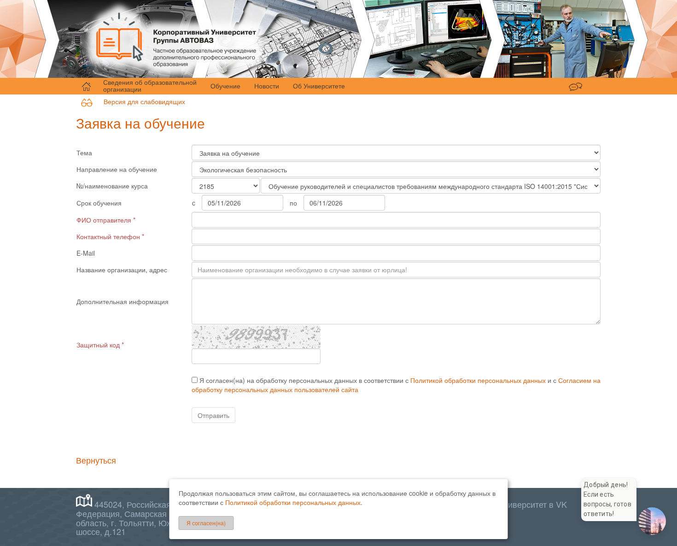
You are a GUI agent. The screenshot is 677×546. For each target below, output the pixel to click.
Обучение (225, 85)
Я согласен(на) (206, 523)
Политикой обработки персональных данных (478, 380)
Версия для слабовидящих (139, 101)
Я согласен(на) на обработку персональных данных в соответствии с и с (396, 385)
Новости (266, 85)
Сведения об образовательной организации (150, 86)
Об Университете (319, 85)
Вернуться (96, 460)
